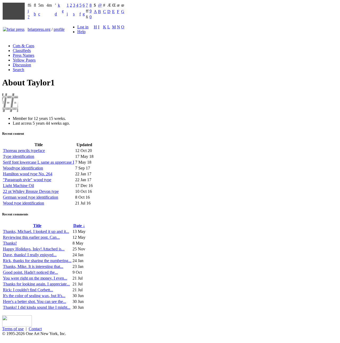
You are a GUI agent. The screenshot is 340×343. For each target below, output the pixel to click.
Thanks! (10, 243)
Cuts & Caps (23, 46)
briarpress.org (39, 29)
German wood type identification (30, 197)
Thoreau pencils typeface (24, 150)
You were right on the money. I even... (35, 278)
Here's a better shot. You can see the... (34, 301)
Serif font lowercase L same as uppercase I (38, 162)
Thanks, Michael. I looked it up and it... (36, 231)
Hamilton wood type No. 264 (27, 174)
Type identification (18, 156)
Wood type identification (23, 203)
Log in (82, 27)
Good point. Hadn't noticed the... (30, 272)
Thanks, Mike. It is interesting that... (33, 266)
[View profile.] (10, 110)
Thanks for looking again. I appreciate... (36, 284)
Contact (35, 329)
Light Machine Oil (18, 185)
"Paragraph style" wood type (27, 179)
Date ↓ (79, 225)
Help (81, 31)
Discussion (22, 65)
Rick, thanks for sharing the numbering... (37, 260)
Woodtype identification (23, 168)
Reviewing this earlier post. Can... (31, 237)
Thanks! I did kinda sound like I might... (36, 307)
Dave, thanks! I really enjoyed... (30, 255)
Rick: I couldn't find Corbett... (28, 290)
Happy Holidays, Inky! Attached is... (34, 249)
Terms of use (13, 329)
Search (18, 69)
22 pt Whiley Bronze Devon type (31, 191)
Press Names (23, 55)
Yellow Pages (24, 60)
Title (37, 225)
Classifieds (22, 50)
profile (59, 29)
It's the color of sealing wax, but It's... (34, 295)
